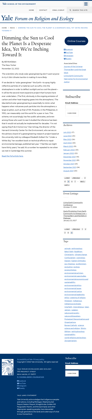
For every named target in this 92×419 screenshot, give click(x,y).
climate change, (81, 255)
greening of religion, (78, 298)
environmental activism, (74, 273)
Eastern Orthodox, (78, 261)
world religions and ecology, (75, 338)
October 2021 (68, 164)
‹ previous (76, 178)
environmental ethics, (73, 285)
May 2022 (67, 139)
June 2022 (67, 136)
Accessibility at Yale (24, 359)
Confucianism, (70, 258)
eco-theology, (70, 264)
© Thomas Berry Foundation (30, 377)
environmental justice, (73, 292)
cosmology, (80, 258)
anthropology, (77, 249)
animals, (68, 249)
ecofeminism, (81, 264)
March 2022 (68, 146)
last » (67, 185)
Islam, (87, 307)
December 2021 (69, 157)
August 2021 (68, 171)
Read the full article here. (12, 156)
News (12, 28)
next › (82, 181)
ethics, (67, 298)
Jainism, (68, 310)
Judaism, (74, 310)
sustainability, (70, 335)
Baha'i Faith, (69, 252)
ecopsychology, (71, 270)
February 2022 (69, 150)
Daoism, (68, 261)
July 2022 (67, 132)
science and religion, (72, 328)
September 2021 (69, 167)
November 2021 (69, 160)
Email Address (71, 103)
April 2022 (67, 143)
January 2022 (68, 153)
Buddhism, (78, 252)
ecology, (76, 267)
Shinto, (83, 328)
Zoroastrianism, (71, 341)
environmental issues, (73, 288)
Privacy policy (38, 359)
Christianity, (69, 255)
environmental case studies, (75, 276)
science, (81, 325)
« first (67, 178)
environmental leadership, (75, 295)
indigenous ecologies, (73, 304)
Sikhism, (68, 332)
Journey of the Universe (73, 67)
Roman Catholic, (71, 325)
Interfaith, (69, 307)
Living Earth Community (73, 76)
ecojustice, (69, 267)
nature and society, (72, 313)
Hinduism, (68, 301)
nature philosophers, (73, 316)
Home (4, 28)
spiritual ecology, (78, 332)
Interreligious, (78, 307)
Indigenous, (77, 301)
